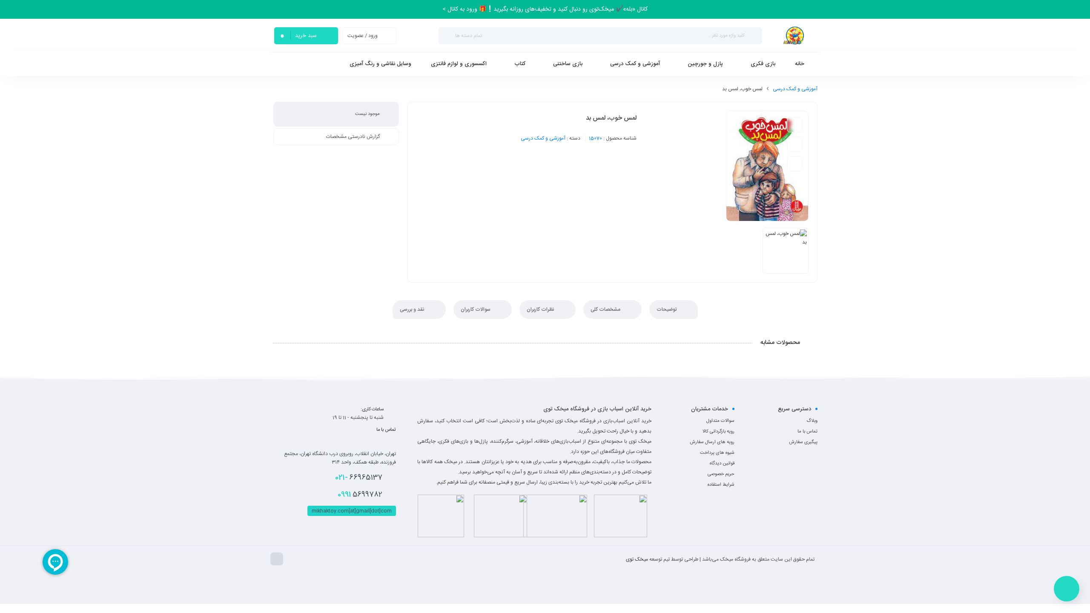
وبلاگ (812, 421)
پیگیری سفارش (803, 442)
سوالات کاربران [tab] (476, 309)
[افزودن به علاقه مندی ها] (794, 124)
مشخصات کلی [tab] (606, 309)
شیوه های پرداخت (717, 453)
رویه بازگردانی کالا (718, 431)
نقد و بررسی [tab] (413, 309)
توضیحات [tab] (667, 309)
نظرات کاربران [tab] (541, 309)
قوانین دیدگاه (722, 463)
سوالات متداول (720, 421)
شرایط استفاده (721, 485)
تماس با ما (807, 431)
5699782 (360, 495)
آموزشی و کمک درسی (795, 89)
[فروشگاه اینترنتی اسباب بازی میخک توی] (794, 35)
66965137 (358, 478)
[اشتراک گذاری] (794, 164)
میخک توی (637, 559)
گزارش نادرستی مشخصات (353, 136)
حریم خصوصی (721, 474)
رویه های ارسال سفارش (712, 442)
